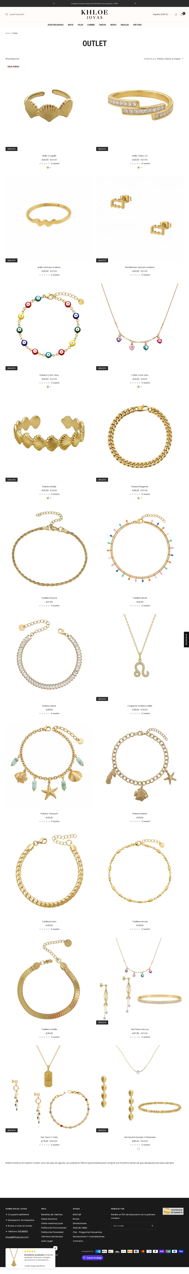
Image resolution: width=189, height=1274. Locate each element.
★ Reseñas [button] (186, 639)
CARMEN (91, 25)
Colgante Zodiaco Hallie (139, 705)
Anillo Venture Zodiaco (49, 267)
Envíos (76, 1218)
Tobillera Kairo (49, 921)
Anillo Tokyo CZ (139, 155)
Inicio (8, 33)
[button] (55, 1248)
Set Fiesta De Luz (140, 1029)
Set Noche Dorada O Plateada (140, 1137)
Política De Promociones (53, 1227)
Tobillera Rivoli (140, 597)
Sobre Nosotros (49, 1218)
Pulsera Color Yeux (49, 375)
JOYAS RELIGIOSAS (55, 25)
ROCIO (70, 25)
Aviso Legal (47, 1241)
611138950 (23, 1231)
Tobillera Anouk (140, 921)
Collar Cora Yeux (139, 375)
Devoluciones (80, 1223)
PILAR (80, 25)
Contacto (78, 1241)
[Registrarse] (152, 1226)
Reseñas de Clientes (52, 1214)
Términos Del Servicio (52, 1236)
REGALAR (125, 25)
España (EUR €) (160, 14)
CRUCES (102, 25)
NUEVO (113, 25)
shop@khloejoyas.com (17, 1237)
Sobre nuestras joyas (52, 1223)
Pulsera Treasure (49, 813)
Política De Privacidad (52, 1232)
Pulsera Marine (139, 813)
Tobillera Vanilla (49, 1029)
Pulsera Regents (139, 486)
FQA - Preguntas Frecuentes (87, 1232)
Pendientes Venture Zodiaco (140, 267)
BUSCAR (77, 1214)
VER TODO (137, 25)
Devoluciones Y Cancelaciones (88, 1236)
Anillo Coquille (49, 155)
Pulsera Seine (49, 705)
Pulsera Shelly (49, 486)
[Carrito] (182, 14)
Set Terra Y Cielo (49, 1137)
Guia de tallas (80, 1227)
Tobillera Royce (49, 597)
